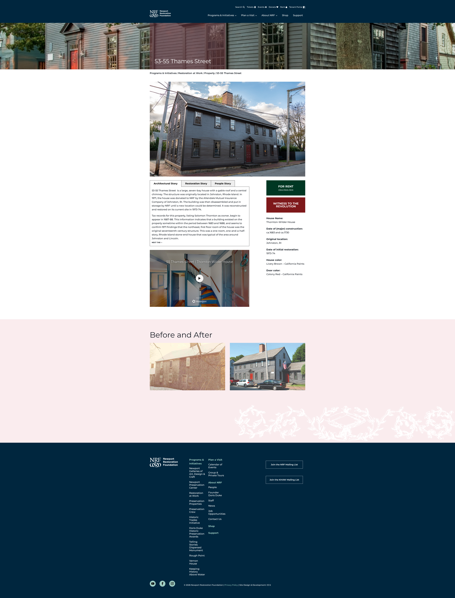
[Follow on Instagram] (172, 584)
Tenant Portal (295, 7)
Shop (285, 15)
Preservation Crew (196, 510)
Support (298, 15)
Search (238, 7)
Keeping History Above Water (197, 571)
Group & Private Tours (216, 474)
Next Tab (156, 242)
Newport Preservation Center (196, 485)
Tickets (250, 7)
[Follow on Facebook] (162, 584)
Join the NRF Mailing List (284, 464)
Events (261, 7)
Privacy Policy (231, 585)
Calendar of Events (215, 466)
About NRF (268, 15)
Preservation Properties (196, 502)
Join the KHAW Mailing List (284, 479)
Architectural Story (165, 183)
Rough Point (197, 555)
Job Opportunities (216, 512)
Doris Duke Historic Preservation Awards (196, 532)
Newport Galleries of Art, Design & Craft (197, 472)
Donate (272, 7)
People (212, 487)
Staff (211, 500)
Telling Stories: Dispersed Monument (196, 546)
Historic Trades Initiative (194, 520)
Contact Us (214, 519)
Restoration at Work (190, 73)
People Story (223, 183)
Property (209, 73)
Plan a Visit (247, 15)
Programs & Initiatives (221, 15)
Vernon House (193, 562)
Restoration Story (196, 183)
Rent (282, 7)
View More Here (285, 190)
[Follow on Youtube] (153, 584)
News (211, 505)
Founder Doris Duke (215, 494)
